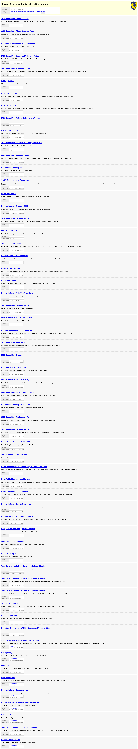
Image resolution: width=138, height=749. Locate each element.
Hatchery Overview (9, 616)
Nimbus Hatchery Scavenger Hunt (15, 690)
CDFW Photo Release (10, 130)
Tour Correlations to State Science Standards (19, 727)
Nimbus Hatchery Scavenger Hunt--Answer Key (20, 702)
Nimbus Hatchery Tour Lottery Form (16, 504)
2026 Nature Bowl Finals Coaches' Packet (18, 31)
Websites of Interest (9, 603)
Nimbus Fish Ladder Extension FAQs (16, 330)
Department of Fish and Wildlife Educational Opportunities (25, 628)
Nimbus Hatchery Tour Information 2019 (17, 516)
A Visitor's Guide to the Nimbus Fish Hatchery (20, 640)
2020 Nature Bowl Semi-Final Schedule (17, 343)
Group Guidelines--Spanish (12, 541)
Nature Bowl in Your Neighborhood (15, 367)
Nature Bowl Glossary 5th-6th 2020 (15, 442)
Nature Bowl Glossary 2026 (12, 168)
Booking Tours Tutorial (10, 268)
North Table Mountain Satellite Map (15, 479)
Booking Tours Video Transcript (14, 256)
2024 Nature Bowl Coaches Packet (15, 305)
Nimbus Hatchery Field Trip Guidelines (17, 293)
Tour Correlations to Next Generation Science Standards (24, 566)
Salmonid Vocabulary (10, 715)
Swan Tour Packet (8, 194)
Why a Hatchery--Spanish (11, 554)
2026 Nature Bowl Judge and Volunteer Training (20, 56)
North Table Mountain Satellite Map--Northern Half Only (24, 467)
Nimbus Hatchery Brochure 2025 (14, 206)
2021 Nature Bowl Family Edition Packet (17, 392)
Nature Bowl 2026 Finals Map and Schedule (19, 43)
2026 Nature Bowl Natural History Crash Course (20, 118)
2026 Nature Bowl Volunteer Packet (15, 68)
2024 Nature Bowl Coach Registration (16, 318)
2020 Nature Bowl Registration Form (16, 417)
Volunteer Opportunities (11, 243)
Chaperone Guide (8, 281)
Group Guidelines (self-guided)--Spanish (18, 529)
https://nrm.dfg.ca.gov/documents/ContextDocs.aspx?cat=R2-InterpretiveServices (28, 11)
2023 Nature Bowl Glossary (12, 355)
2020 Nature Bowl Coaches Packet (15, 429)
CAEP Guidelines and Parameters (15, 180)
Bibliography (6, 653)
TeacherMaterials (13, 658)
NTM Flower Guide (9, 93)
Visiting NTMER (7, 81)
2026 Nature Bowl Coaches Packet (15, 155)
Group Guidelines (8, 665)
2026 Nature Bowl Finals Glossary (15, 19)
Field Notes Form (8, 678)
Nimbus (11, 646)
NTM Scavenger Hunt (10, 106)
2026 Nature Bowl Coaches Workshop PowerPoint (21, 143)
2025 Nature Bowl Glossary (12, 231)
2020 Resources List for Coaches (14, 454)
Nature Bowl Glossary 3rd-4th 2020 (15, 405)
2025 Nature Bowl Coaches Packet (15, 218)
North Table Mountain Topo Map (14, 491)
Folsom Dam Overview (10, 740)
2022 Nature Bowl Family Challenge (15, 380)
